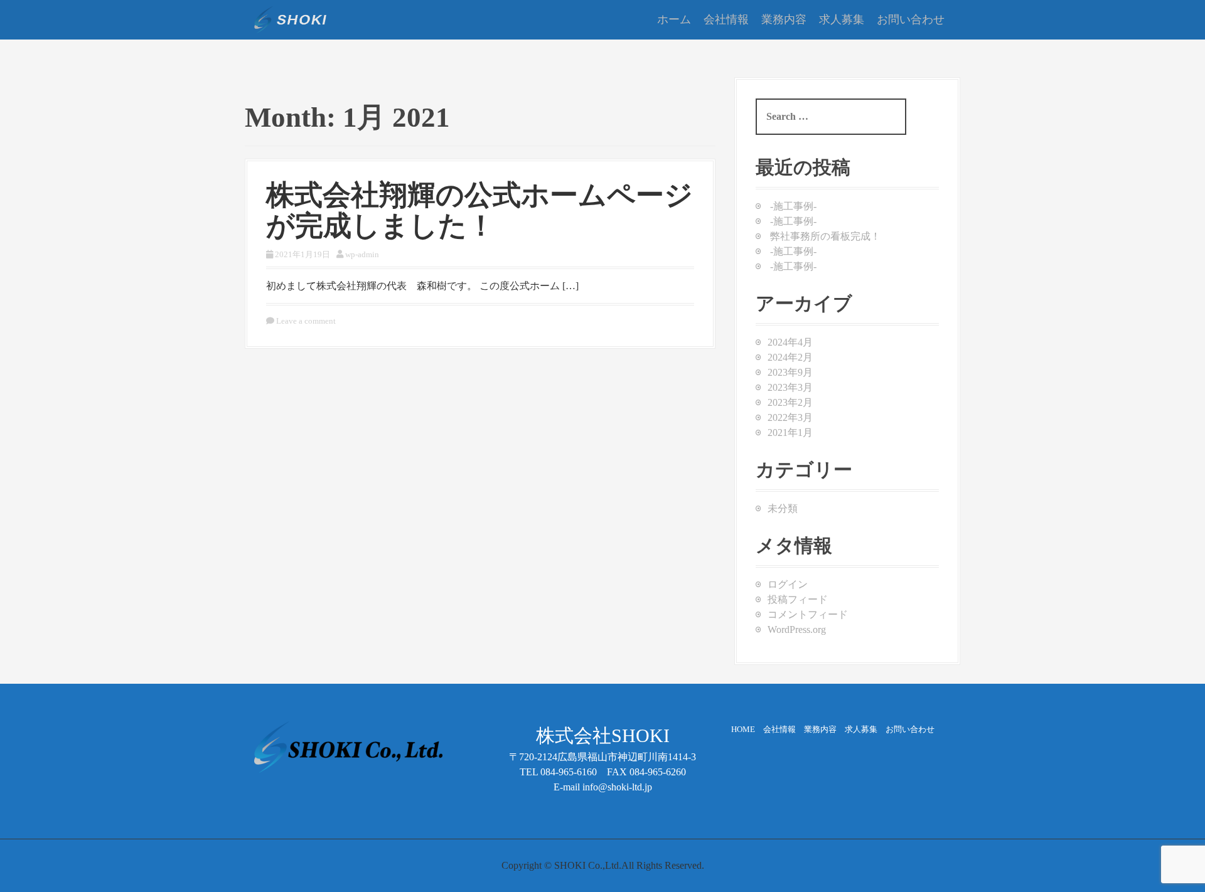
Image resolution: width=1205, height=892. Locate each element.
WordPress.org (797, 629)
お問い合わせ (911, 19)
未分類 (783, 508)
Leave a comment (306, 321)
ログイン (788, 584)
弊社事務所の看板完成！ (825, 236)
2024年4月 (790, 342)
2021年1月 (790, 432)
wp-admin (362, 254)
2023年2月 (790, 402)
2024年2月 (790, 357)
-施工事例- (793, 206)
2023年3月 (790, 387)
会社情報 (726, 19)
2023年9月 (790, 372)
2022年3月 (790, 417)
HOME (747, 729)
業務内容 (783, 19)
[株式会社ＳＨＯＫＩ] (290, 18)
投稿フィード (798, 599)
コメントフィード (808, 614)
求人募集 (841, 19)
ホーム (674, 19)
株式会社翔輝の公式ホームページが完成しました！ (479, 210)
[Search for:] (831, 116)
